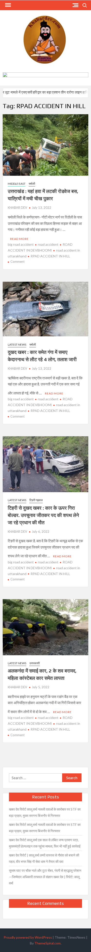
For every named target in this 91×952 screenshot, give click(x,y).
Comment (17, 261)
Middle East (16, 183)
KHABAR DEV (17, 208)
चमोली (32, 183)
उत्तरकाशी (34, 663)
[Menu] (7, 5)
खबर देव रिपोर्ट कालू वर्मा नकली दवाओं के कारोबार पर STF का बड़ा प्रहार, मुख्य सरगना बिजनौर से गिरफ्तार (45, 812)
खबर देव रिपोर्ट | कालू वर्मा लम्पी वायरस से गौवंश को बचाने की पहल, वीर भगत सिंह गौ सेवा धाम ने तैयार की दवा (44, 858)
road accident (48, 244)
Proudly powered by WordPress (28, 937)
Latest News (17, 344)
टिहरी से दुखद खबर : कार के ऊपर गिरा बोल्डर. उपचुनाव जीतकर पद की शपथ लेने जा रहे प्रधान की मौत (43, 515)
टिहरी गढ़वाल (36, 500)
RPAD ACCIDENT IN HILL (50, 256)
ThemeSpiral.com (47, 943)
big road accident (21, 244)
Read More (19, 239)
